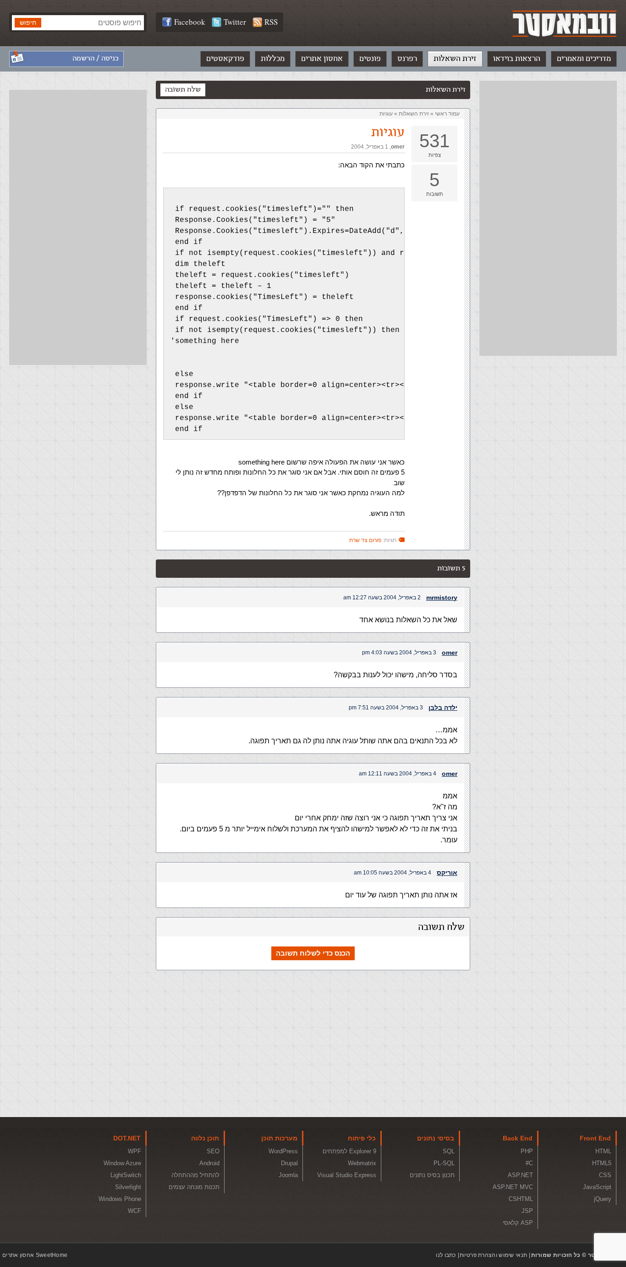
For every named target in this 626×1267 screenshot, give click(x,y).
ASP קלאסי (518, 1222)
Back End (518, 1138)
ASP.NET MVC (513, 1187)
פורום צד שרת (365, 540)
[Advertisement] (548, 218)
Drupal (289, 1163)
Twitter (235, 22)
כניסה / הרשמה (95, 58)
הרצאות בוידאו (516, 59)
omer (398, 147)
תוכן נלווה (205, 1138)
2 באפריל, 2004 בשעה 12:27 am (382, 597)
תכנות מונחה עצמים (194, 1187)
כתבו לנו (446, 1255)
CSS (605, 1175)
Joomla (288, 1175)
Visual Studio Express (346, 1175)
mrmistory (441, 597)
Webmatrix (362, 1163)
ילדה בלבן (442, 707)
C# (529, 1163)
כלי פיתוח (362, 1138)
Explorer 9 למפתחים (349, 1151)
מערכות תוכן (279, 1138)
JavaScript (597, 1187)
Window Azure (122, 1163)
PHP (527, 1151)
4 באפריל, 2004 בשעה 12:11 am (397, 773)
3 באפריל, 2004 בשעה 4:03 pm (399, 652)
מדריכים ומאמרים (584, 59)
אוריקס (447, 872)
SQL (449, 1151)
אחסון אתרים (322, 59)
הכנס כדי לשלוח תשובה (313, 953)
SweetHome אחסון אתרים (34, 1255)
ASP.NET (520, 1175)
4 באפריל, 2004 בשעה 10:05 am (392, 872)
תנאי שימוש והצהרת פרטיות (493, 1255)
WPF (134, 1151)
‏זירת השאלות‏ (414, 114)
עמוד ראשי (447, 114)
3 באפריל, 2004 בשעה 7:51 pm (386, 707)
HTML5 (601, 1163)
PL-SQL (444, 1163)
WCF (134, 1210)
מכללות (273, 59)
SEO (213, 1151)
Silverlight (128, 1187)
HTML (603, 1151)
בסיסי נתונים (435, 1138)
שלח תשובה (183, 89)
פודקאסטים (225, 59)
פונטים (370, 59)
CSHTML (521, 1198)
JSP (527, 1210)
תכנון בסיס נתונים (432, 1175)
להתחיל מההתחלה (195, 1175)
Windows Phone (120, 1198)
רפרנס (407, 59)
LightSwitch (125, 1175)
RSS (271, 22)
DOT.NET (127, 1138)
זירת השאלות (455, 59)
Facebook (189, 22)
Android (209, 1163)
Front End (595, 1138)
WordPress (283, 1151)
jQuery (602, 1198)
